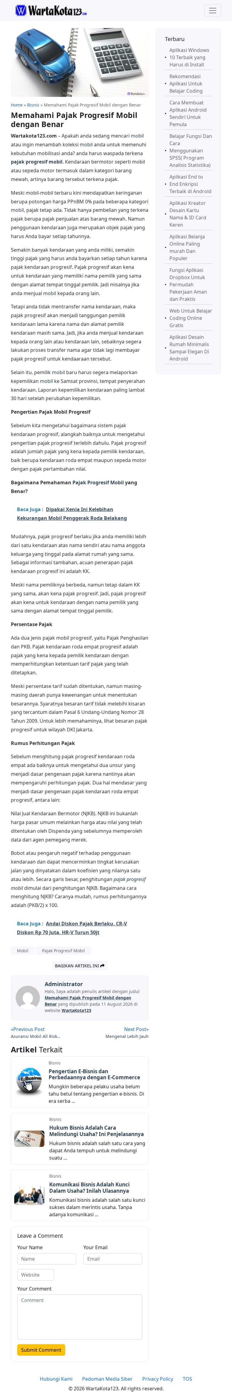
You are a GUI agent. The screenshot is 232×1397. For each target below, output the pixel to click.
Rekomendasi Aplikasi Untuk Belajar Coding (186, 83)
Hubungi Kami (56, 1379)
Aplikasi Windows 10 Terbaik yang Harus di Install (189, 57)
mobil (137, 135)
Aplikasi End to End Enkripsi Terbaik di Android (190, 184)
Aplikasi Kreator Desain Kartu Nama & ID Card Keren (187, 214)
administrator (64, 984)
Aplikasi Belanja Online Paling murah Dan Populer (187, 247)
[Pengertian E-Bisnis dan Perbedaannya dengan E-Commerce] (29, 1081)
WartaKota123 (76, 1010)
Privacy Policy (157, 1379)
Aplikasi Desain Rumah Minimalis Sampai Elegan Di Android (189, 348)
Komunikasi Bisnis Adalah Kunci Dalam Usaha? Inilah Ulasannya (89, 1187)
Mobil (22, 950)
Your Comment (34, 1288)
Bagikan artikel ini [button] (77, 966)
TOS (187, 1379)
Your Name (30, 1247)
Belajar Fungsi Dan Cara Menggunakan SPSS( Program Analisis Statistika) (190, 150)
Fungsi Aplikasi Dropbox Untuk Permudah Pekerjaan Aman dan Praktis (188, 284)
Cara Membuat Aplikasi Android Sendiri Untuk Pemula (188, 113)
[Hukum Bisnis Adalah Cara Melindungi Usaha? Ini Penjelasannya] (29, 1138)
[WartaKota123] (51, 10)
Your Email (95, 1247)
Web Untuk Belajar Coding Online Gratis (190, 318)
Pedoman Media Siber (107, 1379)
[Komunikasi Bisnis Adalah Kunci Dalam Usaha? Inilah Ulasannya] (29, 1195)
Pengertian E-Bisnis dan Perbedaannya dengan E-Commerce (94, 1074)
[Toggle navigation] (212, 11)
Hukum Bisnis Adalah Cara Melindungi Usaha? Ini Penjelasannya (96, 1130)
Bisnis (55, 1063)
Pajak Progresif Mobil (98, 482)
